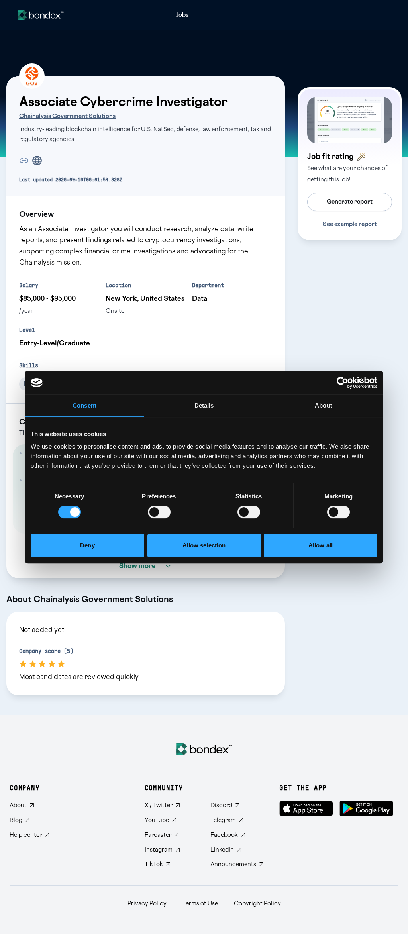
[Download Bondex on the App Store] (306, 808)
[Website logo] (40, 15)
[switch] (159, 512)
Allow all (320, 545)
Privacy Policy (147, 903)
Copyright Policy (257, 903)
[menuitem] (182, 15)
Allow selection (204, 545)
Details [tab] (204, 405)
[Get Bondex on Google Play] (366, 808)
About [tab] (323, 405)
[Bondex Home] (204, 749)
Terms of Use (200, 903)
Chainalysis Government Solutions (67, 116)
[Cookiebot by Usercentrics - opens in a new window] (342, 383)
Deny (87, 545)
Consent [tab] (84, 405)
